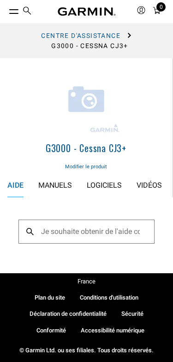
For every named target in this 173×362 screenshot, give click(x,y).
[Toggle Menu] (5, 9)
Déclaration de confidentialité (68, 313)
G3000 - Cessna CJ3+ (86, 148)
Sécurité (132, 313)
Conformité (51, 330)
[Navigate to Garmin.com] (87, 11)
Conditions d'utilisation (109, 297)
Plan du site (50, 297)
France (86, 281)
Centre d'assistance (80, 35)
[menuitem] (27, 12)
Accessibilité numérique (112, 330)
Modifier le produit (86, 167)
